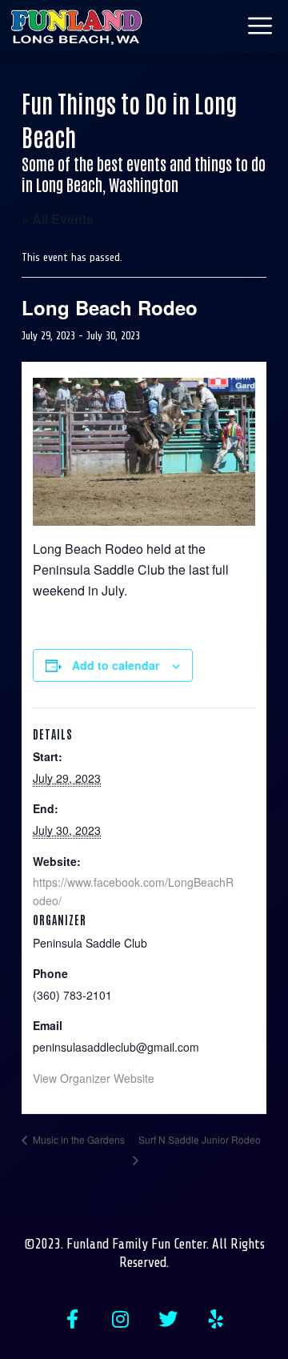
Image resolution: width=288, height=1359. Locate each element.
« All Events (58, 219)
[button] (212, 27)
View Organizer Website (93, 1078)
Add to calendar (115, 665)
